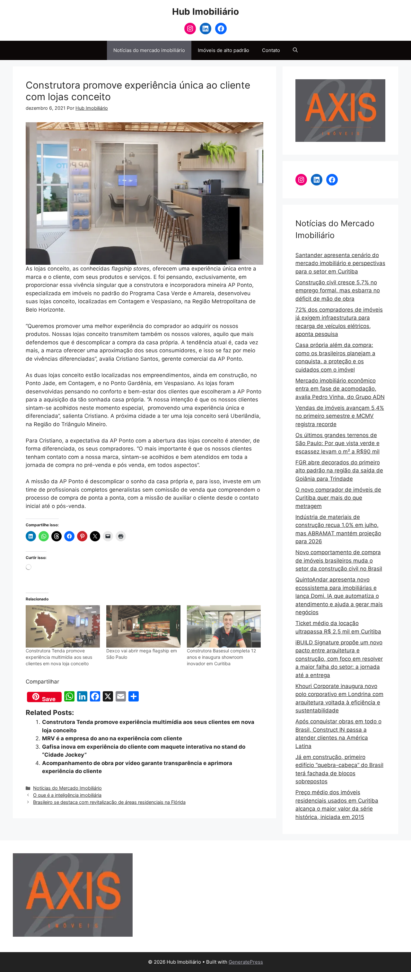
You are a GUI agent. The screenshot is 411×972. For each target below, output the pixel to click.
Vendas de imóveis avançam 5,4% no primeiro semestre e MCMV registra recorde (339, 416)
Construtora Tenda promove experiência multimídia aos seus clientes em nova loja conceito (59, 657)
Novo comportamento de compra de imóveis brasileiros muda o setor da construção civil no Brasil (338, 560)
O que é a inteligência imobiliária (67, 795)
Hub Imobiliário (205, 11)
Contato (271, 50)
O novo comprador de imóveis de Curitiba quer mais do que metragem (338, 497)
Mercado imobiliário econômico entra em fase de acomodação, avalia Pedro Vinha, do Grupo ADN (340, 388)
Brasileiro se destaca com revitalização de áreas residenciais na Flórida (109, 802)
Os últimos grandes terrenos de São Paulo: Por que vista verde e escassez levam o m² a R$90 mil (337, 443)
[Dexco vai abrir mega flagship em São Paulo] (143, 626)
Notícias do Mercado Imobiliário (67, 788)
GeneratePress (246, 962)
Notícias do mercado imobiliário (149, 50)
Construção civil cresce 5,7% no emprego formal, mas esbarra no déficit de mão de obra (337, 290)
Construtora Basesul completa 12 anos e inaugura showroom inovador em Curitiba (221, 657)
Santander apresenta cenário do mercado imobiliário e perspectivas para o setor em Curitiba (340, 263)
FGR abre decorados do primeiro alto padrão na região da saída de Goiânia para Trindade (339, 470)
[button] (295, 50)
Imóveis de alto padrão (223, 50)
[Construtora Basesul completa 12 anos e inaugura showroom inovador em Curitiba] (224, 626)
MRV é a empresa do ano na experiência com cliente (112, 738)
